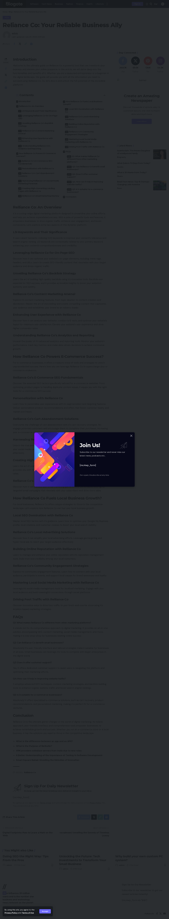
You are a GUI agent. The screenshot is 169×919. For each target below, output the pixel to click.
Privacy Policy (11, 913)
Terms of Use (28, 913)
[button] (45, 911)
